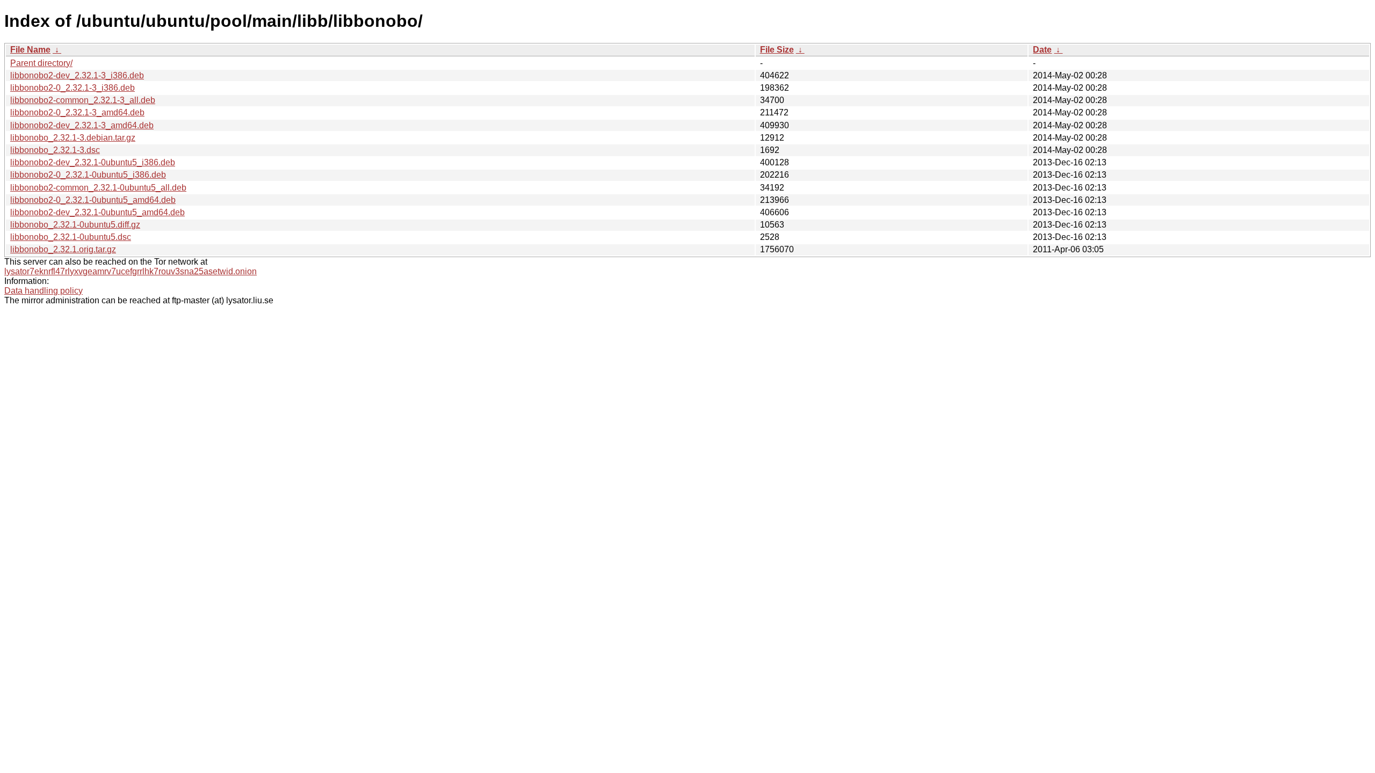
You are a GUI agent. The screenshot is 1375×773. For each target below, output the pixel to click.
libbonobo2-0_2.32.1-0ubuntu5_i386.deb (88, 174)
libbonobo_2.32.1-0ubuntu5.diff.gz (75, 224)
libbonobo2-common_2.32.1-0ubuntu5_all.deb (98, 187)
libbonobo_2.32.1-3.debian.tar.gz (72, 137)
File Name (30, 49)
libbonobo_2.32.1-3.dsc (55, 150)
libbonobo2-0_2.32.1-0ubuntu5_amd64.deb (93, 200)
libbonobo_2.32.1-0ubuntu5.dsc (70, 237)
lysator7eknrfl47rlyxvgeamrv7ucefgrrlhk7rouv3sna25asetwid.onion (130, 271)
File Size (777, 49)
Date (1042, 49)
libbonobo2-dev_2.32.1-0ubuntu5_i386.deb (92, 162)
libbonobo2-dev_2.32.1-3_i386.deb (77, 75)
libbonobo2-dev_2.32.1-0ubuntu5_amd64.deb (97, 212)
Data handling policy (43, 290)
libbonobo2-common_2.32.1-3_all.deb (82, 100)
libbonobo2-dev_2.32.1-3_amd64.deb (82, 125)
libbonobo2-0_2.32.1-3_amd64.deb (77, 112)
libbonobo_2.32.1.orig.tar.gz (63, 249)
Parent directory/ (41, 63)
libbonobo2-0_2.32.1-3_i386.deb (72, 87)
